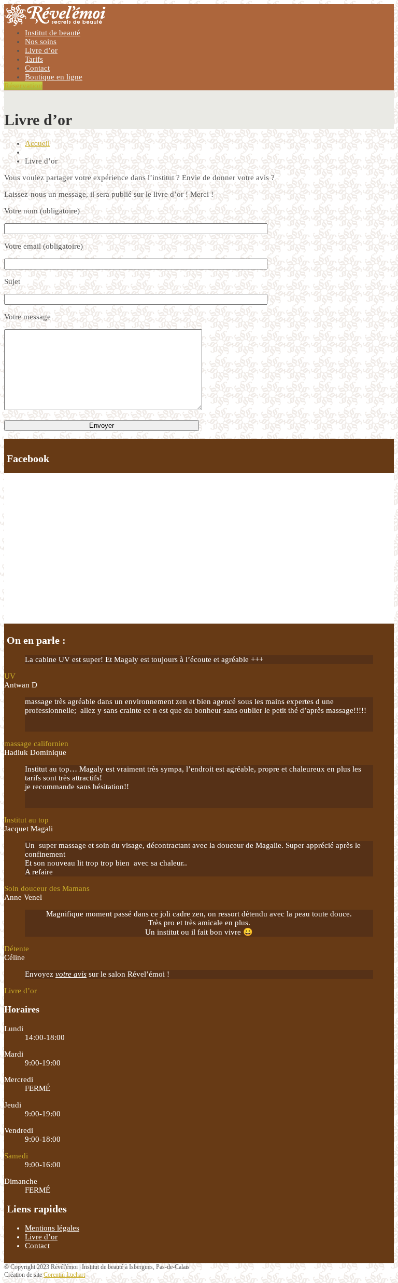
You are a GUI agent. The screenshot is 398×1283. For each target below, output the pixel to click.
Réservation (23, 86)
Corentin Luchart (64, 1274)
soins (40, 41)
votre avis (71, 974)
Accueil (37, 143)
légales (52, 1228)
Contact (37, 68)
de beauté (52, 33)
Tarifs (34, 59)
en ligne (53, 77)
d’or (41, 50)
